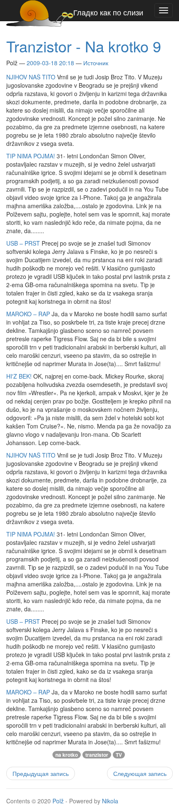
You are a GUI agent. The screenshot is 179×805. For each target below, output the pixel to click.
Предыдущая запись (40, 773)
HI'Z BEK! (19, 376)
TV (119, 754)
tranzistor (96, 754)
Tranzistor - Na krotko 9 (83, 46)
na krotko (66, 754)
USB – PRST (23, 243)
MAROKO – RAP (28, 314)
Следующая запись (140, 773)
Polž (58, 801)
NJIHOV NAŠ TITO (30, 77)
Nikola (110, 801)
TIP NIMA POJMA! (30, 156)
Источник (95, 63)
